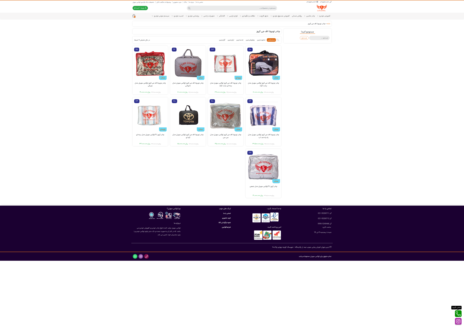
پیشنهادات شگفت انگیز (163, 2)
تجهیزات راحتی (209, 16)
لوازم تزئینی (233, 16)
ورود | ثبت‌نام (139, 8)
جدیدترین (239, 40)
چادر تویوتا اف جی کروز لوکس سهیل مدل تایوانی (187, 84)
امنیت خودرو (178, 16)
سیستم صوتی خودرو (161, 16)
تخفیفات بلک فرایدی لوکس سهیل (143, 2)
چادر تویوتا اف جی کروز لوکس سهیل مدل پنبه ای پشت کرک (225, 84)
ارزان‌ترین (231, 40)
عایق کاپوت (263, 16)
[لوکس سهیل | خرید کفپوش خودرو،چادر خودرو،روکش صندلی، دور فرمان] (321, 8)
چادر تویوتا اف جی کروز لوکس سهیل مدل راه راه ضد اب (263, 136)
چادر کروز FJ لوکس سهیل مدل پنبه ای (150, 134)
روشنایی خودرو (193, 16)
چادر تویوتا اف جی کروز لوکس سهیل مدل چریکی (150, 84)
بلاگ (185, 2)
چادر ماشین (310, 16)
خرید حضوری (177, 2)
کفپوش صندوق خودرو (281, 16)
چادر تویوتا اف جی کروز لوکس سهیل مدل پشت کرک (263, 84)
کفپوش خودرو (324, 16)
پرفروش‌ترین (250, 40)
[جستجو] (189, 8)
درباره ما (191, 2)
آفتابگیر (222, 16)
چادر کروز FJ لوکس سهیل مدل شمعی (263, 186)
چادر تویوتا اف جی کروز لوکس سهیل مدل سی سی (225, 136)
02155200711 (325, 2)
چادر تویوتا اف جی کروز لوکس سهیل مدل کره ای (187, 136)
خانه (328, 23)
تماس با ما (199, 2)
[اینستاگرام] (458, 321)
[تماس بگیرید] (458, 313)
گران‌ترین (222, 40)
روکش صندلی (297, 16)
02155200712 (311, 2)
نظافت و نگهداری (248, 16)
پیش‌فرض (271, 40)
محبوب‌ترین (261, 40)
